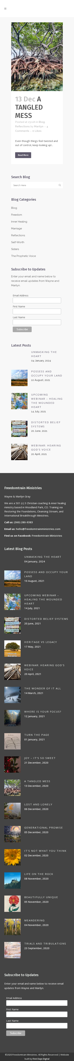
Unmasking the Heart (42, 556)
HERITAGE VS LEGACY (40, 642)
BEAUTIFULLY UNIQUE (41, 897)
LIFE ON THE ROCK (38, 874)
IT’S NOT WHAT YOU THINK (45, 850)
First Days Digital (41, 1058)
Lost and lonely (38, 804)
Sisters (15, 249)
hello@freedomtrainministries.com (38, 529)
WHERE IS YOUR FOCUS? (42, 711)
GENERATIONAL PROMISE (43, 827)
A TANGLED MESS (29, 107)
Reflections (22, 126)
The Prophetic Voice (23, 256)
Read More (23, 155)
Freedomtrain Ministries (47, 535)
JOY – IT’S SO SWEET (40, 758)
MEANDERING (34, 920)
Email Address (20, 295)
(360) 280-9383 (23, 522)
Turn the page (36, 734)
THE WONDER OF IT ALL (42, 688)
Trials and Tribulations (45, 943)
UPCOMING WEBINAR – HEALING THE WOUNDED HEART (43, 599)
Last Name (19, 317)
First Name (19, 306)
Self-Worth (17, 242)
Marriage (16, 228)
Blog (42, 122)
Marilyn (38, 126)
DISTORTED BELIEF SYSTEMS (46, 618)
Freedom (16, 214)
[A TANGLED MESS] (37, 56)
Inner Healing (19, 221)
